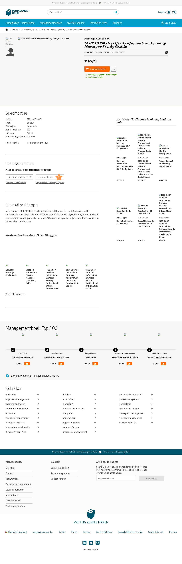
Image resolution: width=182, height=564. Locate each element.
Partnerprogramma (15, 506)
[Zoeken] (116, 12)
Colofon (62, 532)
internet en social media (18, 427)
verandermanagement (130, 418)
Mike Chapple (90, 38)
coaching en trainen (15, 404)
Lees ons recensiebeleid (16, 183)
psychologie (125, 404)
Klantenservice (14, 461)
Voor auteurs (12, 495)
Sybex (30, 133)
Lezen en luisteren (15, 489)
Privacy (74, 532)
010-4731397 (170, 23)
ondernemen (69, 418)
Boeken (15, 30)
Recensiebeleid (13, 500)
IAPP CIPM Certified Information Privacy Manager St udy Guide (66, 30)
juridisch (67, 394)
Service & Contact (155, 532)
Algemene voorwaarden (43, 532)
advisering (11, 394)
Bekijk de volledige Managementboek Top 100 (35, 375)
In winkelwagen (97, 69)
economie (10, 413)
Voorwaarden (12, 479)
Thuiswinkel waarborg (17, 532)
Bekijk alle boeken (14, 294)
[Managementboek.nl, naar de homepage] (18, 15)
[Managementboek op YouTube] (91, 543)
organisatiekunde (71, 422)
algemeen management (18, 399)
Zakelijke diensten (60, 468)
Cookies (86, 532)
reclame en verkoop (129, 408)
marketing (68, 404)
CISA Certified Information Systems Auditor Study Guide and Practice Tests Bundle (72, 278)
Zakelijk (55, 461)
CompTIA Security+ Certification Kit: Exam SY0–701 (146, 224)
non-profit (68, 413)
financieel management (17, 418)
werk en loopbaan (128, 422)
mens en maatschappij (74, 408)
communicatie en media (18, 408)
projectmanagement (129, 399)
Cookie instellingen (104, 532)
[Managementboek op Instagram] (98, 543)
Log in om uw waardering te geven (50, 183)
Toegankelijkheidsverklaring (130, 532)
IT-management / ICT (30, 30)
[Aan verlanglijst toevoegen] (113, 69)
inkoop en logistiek (15, 422)
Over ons (10, 468)
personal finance (71, 427)
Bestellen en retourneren (18, 484)
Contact (9, 473)
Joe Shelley (103, 38)
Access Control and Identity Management (166, 164)
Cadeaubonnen (58, 479)
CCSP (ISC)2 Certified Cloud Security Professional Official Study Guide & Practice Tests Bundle (145, 169)
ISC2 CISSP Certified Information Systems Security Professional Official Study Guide (167, 229)
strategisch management (131, 413)
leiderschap (68, 399)
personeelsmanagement (75, 432)
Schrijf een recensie (18, 177)
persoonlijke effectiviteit (131, 394)
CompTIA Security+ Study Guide (11, 272)
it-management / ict (16, 432)
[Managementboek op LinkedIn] (84, 543)
